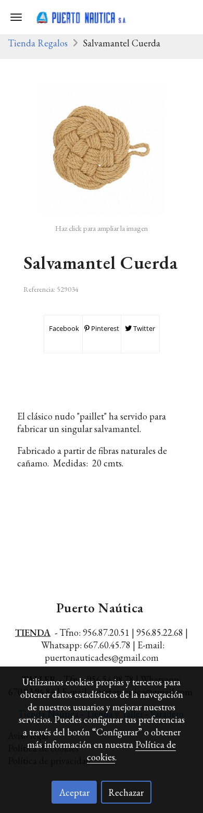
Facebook (63, 328)
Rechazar (126, 792)
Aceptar (74, 792)
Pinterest (104, 328)
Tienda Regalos (38, 43)
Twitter (143, 328)
